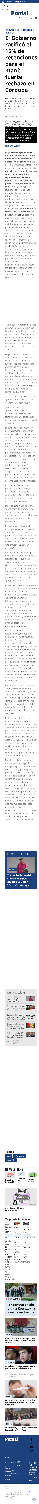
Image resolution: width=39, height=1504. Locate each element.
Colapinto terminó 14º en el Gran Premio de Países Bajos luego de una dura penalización (15, 1036)
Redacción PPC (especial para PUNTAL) (18, 1042)
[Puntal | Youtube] (36, 18)
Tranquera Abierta (32, 1180)
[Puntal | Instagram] (31, 1447)
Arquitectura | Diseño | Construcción (15, 1209)
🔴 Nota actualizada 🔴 (13, 1299)
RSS (30, 1480)
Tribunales (9, 1235)
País (12, 1470)
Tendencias (9, 1424)
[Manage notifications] (34, 1499)
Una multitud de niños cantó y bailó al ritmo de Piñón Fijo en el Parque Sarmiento (16, 1009)
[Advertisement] (19, 299)
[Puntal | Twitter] (31, 18)
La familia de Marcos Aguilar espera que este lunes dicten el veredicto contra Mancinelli (16, 1018)
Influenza (8, 1396)
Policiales (9, 1334)
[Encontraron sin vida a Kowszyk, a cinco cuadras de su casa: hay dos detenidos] (21, 1292)
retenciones (19, 1156)
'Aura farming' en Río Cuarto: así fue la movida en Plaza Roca (21, 1428)
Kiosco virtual (32, 1473)
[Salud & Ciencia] (21, 1174)
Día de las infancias (20, 1235)
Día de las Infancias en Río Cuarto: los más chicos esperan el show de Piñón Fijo (15, 1027)
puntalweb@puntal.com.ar (12, 1498)
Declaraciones (10, 1362)
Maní (9, 1156)
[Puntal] (11, 1440)
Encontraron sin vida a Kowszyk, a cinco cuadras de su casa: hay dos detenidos (21, 1312)
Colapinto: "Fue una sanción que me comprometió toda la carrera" (21, 1367)
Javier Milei (11, 1160)
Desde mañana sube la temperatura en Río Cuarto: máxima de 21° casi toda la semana (29, 1244)
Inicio (7, 1463)
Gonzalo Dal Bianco (14, 146)
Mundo (19, 1461)
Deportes (8, 1472)
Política (7, 1479)
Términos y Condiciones (11, 1486)
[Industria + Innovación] (10, 1175)
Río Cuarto (7, 1467)
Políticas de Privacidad (12, 1489)
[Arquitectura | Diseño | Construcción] (21, 1197)
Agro (18, 1465)
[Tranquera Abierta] (32, 1174)
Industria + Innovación (10, 1181)
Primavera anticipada (29, 1235)
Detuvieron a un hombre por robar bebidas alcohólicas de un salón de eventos (20, 1340)
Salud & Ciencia (21, 1179)
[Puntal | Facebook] (26, 18)
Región (13, 1466)
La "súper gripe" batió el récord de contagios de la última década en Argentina (20, 1402)
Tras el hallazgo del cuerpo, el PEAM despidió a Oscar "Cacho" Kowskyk (19, 880)
